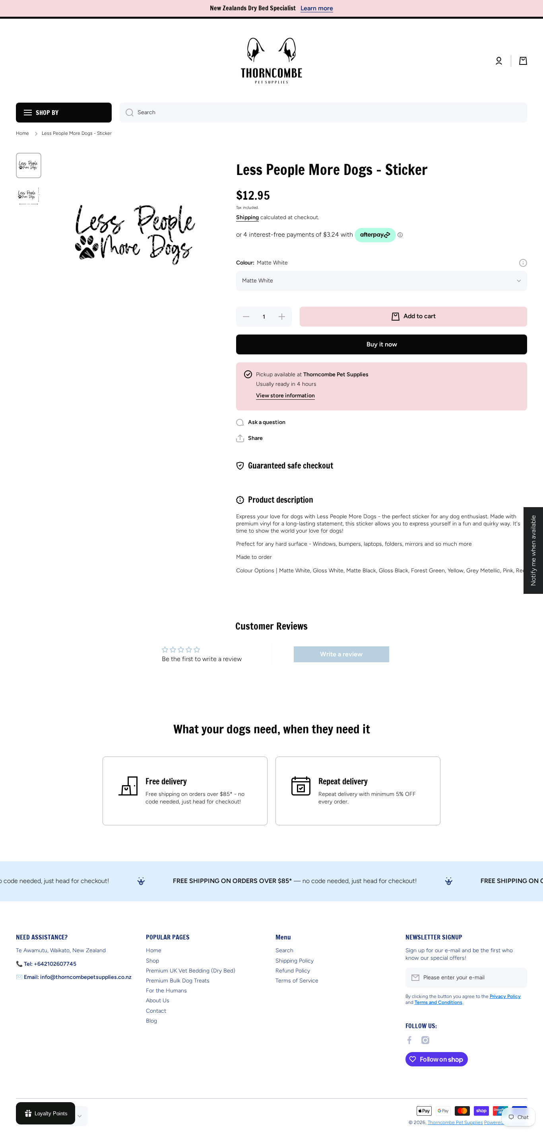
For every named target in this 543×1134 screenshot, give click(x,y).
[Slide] (523, 263)
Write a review (341, 654)
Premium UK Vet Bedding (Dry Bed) (190, 970)
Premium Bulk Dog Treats (177, 980)
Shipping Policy (294, 960)
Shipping (247, 217)
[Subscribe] (517, 978)
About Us (157, 1000)
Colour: (262, 262)
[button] (523, 61)
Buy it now (382, 344)
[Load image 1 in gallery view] (28, 165)
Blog (151, 1020)
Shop (152, 960)
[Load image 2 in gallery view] (28, 195)
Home (22, 133)
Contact (156, 1011)
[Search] (127, 113)
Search (284, 950)
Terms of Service (296, 980)
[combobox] (323, 113)
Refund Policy (292, 970)
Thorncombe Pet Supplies (455, 1122)
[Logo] (271, 61)
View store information (285, 395)
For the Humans (166, 990)
